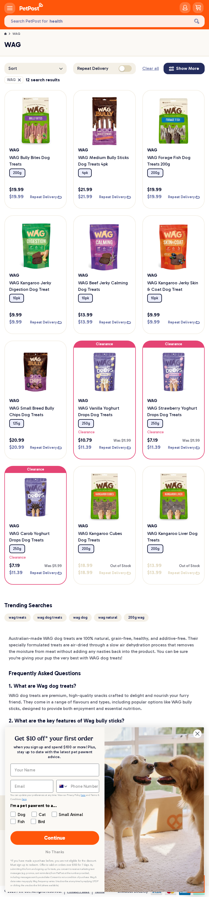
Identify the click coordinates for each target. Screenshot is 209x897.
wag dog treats (49, 617)
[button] (35, 68)
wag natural (107, 617)
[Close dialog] (197, 733)
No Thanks (54, 852)
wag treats (17, 617)
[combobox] (62, 786)
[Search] (197, 21)
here (83, 795)
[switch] (125, 68)
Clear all (150, 68)
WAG (16, 34)
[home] (31, 8)
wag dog (80, 617)
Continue (55, 838)
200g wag (136, 617)
